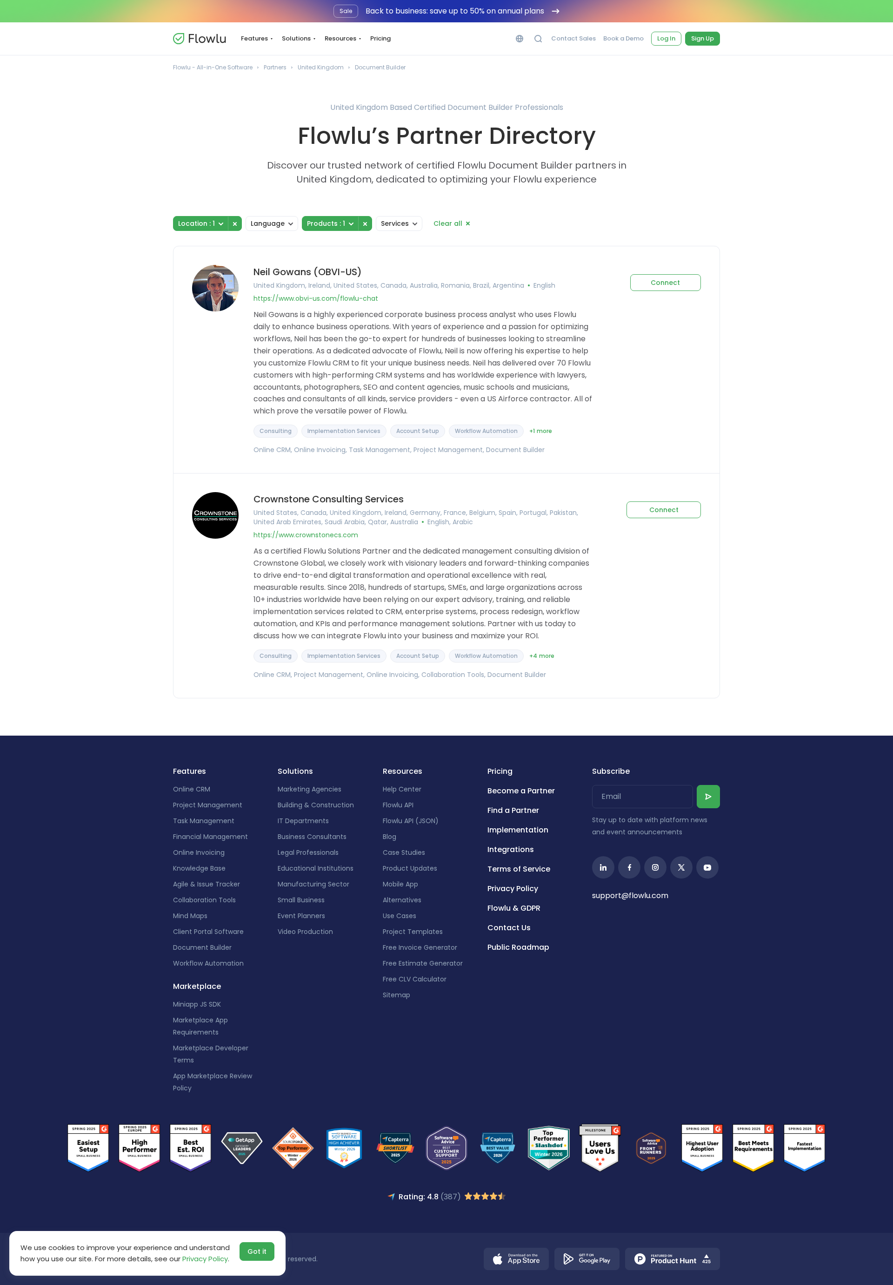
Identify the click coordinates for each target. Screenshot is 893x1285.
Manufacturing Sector (313, 884)
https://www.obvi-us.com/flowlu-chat (315, 298)
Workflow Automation (208, 963)
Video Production (305, 931)
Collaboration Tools (204, 900)
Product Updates (410, 868)
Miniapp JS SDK (197, 1004)
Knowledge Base (199, 868)
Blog (389, 836)
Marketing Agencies (309, 789)
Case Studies (404, 852)
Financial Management (210, 836)
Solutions (296, 38)
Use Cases (399, 915)
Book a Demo (623, 38)
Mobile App (400, 884)
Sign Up (702, 38)
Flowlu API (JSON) (411, 820)
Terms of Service (518, 869)
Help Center (402, 789)
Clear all (447, 223)
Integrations (510, 849)
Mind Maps (190, 915)
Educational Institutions (315, 868)
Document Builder (202, 947)
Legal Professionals (308, 852)
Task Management (203, 820)
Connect (665, 282)
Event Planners (301, 915)
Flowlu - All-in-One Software (213, 67)
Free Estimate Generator (423, 963)
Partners (275, 67)
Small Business (301, 900)
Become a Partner (521, 790)
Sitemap (396, 995)
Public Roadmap (518, 947)
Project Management (207, 805)
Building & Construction (316, 805)
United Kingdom (321, 67)
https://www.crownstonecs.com (305, 535)
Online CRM (191, 789)
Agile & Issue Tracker (206, 884)
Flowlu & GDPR (513, 908)
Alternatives (402, 900)
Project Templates (413, 931)
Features (254, 38)
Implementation (517, 830)
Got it (257, 1251)
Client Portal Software (208, 931)
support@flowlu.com (630, 895)
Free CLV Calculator (414, 979)
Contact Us (509, 927)
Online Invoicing (199, 852)
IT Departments (303, 820)
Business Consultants (312, 836)
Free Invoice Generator (420, 947)
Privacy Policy (512, 888)
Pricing (380, 38)
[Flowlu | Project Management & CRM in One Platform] (199, 38)
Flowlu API (398, 805)
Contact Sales (573, 38)
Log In (666, 38)
